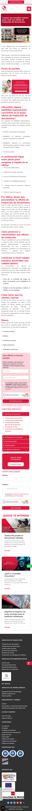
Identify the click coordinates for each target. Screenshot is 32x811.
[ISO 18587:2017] (20, 754)
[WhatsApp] (29, 566)
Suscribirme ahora (16, 401)
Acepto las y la (16, 495)
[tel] (29, 663)
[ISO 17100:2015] (5, 754)
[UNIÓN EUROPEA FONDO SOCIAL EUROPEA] (8, 786)
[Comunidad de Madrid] (13, 795)
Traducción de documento (13, 418)
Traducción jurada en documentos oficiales (13, 536)
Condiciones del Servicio (20, 494)
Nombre (5, 475)
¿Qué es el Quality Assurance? (12, 574)
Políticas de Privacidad (15, 496)
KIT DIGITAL (6, 684)
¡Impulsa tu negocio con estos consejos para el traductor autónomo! (15, 614)
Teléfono (5, 484)
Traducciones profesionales (14, 420)
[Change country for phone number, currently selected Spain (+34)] (4, 488)
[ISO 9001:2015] (12, 754)
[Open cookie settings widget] (3, 808)
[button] (29, 9)
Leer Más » (7, 550)
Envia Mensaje (16, 508)
